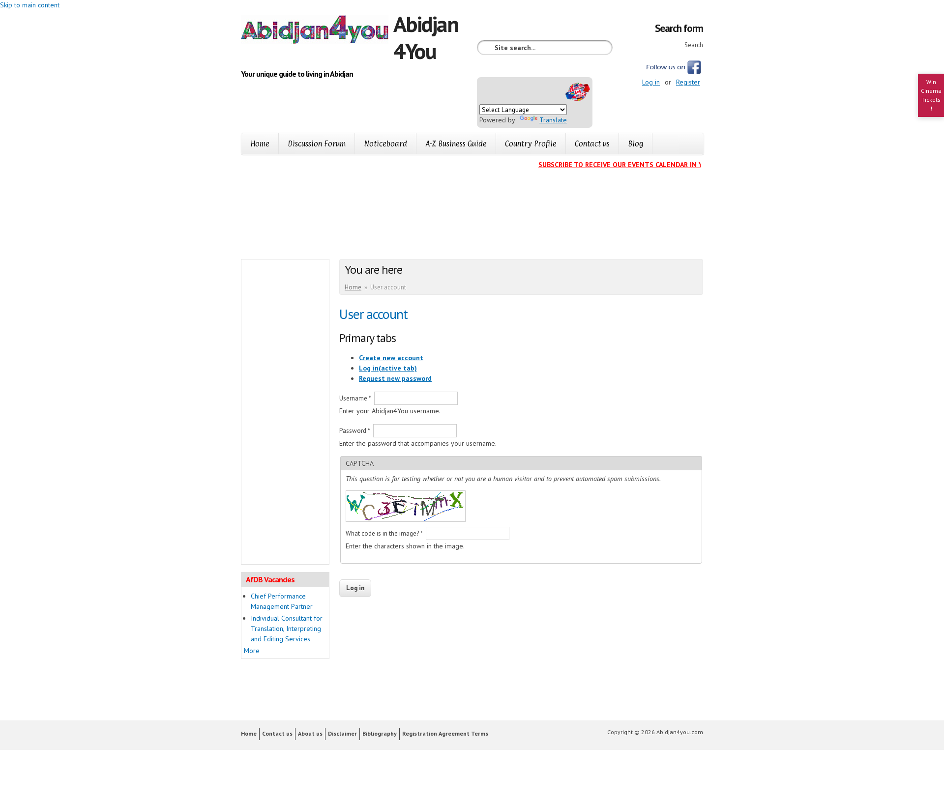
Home (259, 143)
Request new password (395, 378)
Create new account (391, 357)
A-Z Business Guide (456, 143)
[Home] (317, 31)
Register (688, 82)
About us (310, 733)
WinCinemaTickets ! (931, 95)
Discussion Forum (317, 143)
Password (354, 431)
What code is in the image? (384, 533)
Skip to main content (29, 4)
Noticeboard (385, 143)
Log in (651, 82)
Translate (553, 119)
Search (693, 45)
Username (355, 398)
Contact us (592, 143)
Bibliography (379, 733)
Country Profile (531, 143)
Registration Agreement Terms (445, 733)
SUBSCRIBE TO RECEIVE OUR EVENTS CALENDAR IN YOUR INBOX (632, 164)
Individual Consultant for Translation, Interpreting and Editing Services (287, 628)
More (252, 650)
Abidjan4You (425, 37)
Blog (635, 143)
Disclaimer (342, 733)
